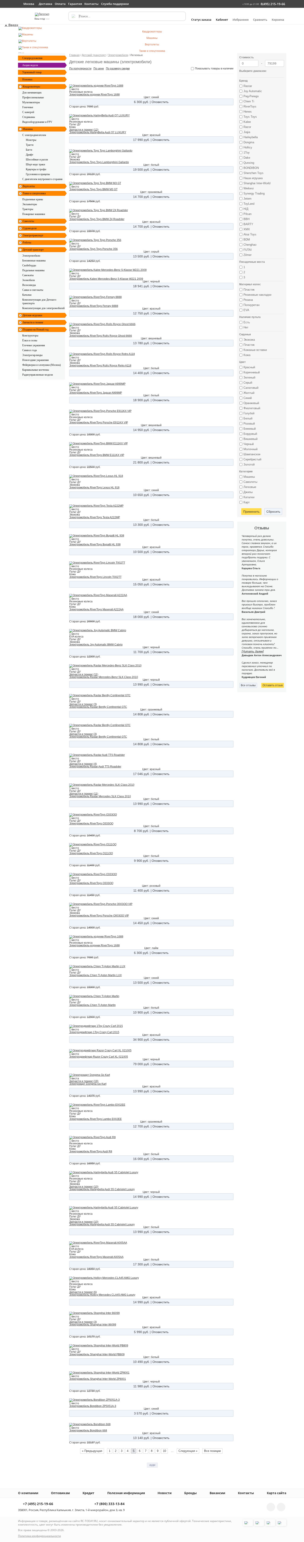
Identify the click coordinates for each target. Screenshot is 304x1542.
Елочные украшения (33, 345)
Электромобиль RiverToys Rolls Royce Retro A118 (100, 365)
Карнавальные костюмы (35, 369)
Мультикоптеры (31, 102)
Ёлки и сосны (29, 340)
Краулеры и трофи (36, 169)
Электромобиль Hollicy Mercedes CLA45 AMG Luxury (102, 1294)
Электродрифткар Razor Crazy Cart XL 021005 (98, 1056)
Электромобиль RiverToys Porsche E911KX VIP (98, 422)
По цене (98, 68)
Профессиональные (33, 97)
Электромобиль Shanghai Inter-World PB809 (97, 1354)
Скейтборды (29, 265)
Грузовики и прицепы (38, 174)
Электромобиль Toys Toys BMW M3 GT (93, 189)
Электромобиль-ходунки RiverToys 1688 (94, 94)
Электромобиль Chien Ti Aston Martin (92, 1005)
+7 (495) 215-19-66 (37, 1504)
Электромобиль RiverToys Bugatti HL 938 (95, 544)
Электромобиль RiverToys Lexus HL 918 (94, 487)
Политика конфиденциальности (39, 1536)
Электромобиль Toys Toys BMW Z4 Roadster (96, 219)
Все (212, 1451)
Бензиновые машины (34, 260)
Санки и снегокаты (32, 289)
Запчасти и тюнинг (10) (83, 1186)
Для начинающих (32, 92)
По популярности (80, 68)
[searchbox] (127, 16)
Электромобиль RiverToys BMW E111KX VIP (96, 455)
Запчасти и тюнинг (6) (83, 1292)
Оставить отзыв (273, 685)
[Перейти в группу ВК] (271, 1507)
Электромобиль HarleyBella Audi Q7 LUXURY (97, 132)
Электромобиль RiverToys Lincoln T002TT (95, 577)
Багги (29, 149)
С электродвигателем (34, 135)
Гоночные (27, 107)
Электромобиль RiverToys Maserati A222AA (96, 609)
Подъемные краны (32, 199)
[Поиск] (73, 16)
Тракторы (27, 209)
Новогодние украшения (35, 360)
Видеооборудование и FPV (37, 121)
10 (164, 1451)
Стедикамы (28, 117)
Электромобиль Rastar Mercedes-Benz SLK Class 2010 (103, 677)
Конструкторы (30, 335)
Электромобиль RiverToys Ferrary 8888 (93, 306)
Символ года (29, 350)
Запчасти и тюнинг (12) (83, 129)
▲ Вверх (11, 24)
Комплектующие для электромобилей (43, 308)
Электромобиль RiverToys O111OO (91, 853)
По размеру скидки (118, 68)
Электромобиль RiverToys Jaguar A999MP (95, 392)
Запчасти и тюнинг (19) (83, 1081)
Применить (251, 511)
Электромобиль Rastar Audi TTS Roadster (95, 766)
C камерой (28, 112)
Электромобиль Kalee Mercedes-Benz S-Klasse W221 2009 (106, 278)
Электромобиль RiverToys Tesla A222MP (94, 517)
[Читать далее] (253, 651)
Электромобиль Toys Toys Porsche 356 (93, 249)
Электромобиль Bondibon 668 (88, 1430)
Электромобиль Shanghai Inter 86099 (92, 1324)
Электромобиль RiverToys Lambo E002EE (95, 1119)
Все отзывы (248, 685)
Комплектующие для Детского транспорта (39, 301)
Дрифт (29, 154)
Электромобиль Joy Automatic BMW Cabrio (96, 644)
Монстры (31, 140)
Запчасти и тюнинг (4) (83, 763)
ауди (152, 1465)
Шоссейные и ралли (37, 159)
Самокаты (28, 275)
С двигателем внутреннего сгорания (42, 179)
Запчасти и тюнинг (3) (83, 704)
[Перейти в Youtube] (281, 1507)
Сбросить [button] (273, 511)
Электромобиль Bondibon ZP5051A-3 (92, 1406)
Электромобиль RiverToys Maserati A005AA (96, 1257)
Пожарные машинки (33, 214)
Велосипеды (29, 285)
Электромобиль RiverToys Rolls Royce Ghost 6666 (100, 335)
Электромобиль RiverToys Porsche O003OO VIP (99, 915)
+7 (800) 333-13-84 (109, 1504)
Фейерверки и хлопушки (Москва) (41, 364)
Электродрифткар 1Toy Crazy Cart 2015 (94, 1032)
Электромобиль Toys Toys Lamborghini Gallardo (99, 162)
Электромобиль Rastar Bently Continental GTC (98, 706)
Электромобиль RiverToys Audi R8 (90, 1151)
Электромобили (31, 255)
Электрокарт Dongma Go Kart (87, 1083)
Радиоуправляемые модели (37, 374)
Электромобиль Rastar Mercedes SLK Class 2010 (100, 796)
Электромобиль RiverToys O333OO (91, 823)
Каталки (26, 294)
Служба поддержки (115, 4)
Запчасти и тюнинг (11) (83, 674)
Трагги (29, 144)
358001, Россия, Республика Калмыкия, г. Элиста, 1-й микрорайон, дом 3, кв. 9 (71, 1510)
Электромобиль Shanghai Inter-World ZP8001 (97, 1378)
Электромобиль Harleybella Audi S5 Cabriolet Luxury (102, 1189)
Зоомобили (28, 280)
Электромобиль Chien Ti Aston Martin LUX (95, 975)
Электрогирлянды (32, 355)
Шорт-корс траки (35, 164)
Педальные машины (33, 270)
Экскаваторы (29, 204)
